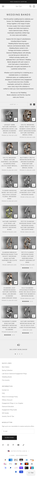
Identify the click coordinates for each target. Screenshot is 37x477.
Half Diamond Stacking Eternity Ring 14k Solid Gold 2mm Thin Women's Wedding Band (27, 292)
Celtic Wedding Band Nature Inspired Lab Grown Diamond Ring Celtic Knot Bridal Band (9, 163)
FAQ (3, 393)
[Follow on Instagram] (8, 445)
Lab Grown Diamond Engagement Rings (14, 374)
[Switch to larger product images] (31, 104)
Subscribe (9, 438)
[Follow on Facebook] (3, 445)
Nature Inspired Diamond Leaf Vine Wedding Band (27, 192)
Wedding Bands (7, 377)
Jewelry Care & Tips (8, 416)
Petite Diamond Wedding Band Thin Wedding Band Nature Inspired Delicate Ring (27, 225)
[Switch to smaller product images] (34, 104)
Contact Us (5, 390)
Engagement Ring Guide (9, 410)
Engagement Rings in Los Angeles (12, 403)
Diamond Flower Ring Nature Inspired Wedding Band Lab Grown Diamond (9, 325)
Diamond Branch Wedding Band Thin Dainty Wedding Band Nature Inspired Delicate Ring (9, 257)
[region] (18, 347)
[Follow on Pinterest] (13, 445)
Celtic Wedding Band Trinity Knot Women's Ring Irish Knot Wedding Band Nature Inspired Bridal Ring (27, 130)
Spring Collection (7, 370)
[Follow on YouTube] (18, 445)
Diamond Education (8, 406)
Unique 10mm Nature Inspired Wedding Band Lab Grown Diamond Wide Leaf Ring (9, 129)
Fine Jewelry (6, 380)
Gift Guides (5, 413)
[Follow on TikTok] (23, 445)
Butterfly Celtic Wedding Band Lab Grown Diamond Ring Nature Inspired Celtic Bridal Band (27, 163)
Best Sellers (5, 367)
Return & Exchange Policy (10, 397)
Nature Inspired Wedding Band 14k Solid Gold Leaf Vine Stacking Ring (28, 324)
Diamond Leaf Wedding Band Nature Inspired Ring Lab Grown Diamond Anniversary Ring (9, 293)
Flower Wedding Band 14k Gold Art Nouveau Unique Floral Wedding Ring (9, 194)
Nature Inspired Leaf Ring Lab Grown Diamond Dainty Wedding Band (9, 225)
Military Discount (7, 400)
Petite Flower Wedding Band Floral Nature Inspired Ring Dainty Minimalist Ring (27, 257)
